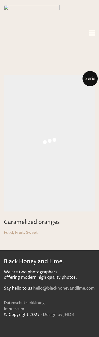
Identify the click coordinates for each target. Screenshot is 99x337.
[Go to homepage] (32, 33)
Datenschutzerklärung (24, 303)
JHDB (68, 314)
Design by (52, 314)
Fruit (19, 232)
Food (8, 232)
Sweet (32, 232)
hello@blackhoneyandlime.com (64, 288)
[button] (92, 33)
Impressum (14, 309)
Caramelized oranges (32, 222)
